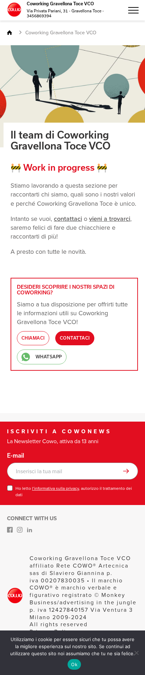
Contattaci (75, 338)
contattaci (68, 218)
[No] (136, 652)
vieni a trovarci (109, 218)
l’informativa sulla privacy (55, 488)
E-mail (15, 455)
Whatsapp (49, 356)
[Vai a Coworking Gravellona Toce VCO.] (12, 33)
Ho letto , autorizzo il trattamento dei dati (73, 491)
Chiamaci (33, 338)
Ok (74, 664)
